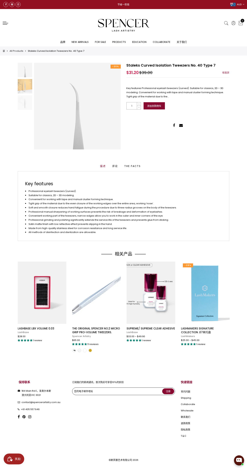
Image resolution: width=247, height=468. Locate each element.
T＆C (183, 436)
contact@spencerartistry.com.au (41, 402)
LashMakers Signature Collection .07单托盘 (197, 330)
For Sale (100, 42)
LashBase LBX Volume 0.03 (36, 328)
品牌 (62, 42)
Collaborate (161, 42)
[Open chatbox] (239, 460)
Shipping (186, 398)
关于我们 (182, 42)
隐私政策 (185, 429)
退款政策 (185, 423)
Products (119, 42)
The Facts (132, 166)
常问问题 (185, 391)
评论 (115, 166)
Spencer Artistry (81, 336)
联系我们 (185, 417)
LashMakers (188, 336)
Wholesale (187, 410)
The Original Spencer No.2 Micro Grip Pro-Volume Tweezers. (96, 330)
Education (139, 42)
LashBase (23, 332)
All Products (16, 51)
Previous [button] (43, 106)
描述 (103, 166)
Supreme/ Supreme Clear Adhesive (151, 328)
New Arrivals (80, 42)
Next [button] (112, 106)
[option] (77, 106)
